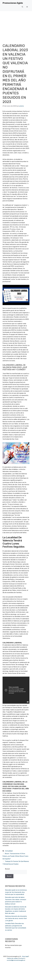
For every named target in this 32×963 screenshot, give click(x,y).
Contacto (21, 958)
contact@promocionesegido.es (16, 960)
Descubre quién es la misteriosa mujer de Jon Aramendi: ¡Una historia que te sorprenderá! (16, 892)
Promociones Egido (13, 3)
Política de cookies (12, 958)
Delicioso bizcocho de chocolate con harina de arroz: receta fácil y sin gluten (16, 918)
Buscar (7, 869)
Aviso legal (25, 956)
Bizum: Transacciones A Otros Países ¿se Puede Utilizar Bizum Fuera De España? (15, 856)
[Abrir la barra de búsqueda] (22, 6)
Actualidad (9, 851)
